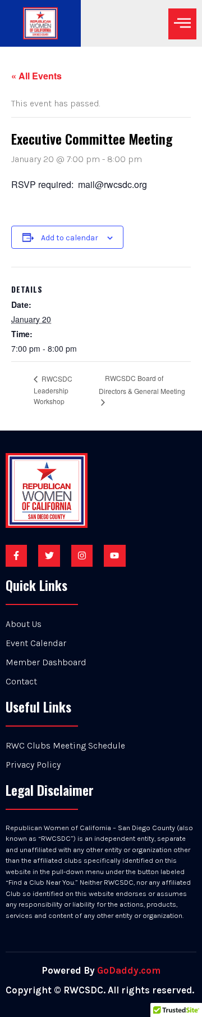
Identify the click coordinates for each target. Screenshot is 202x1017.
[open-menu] (182, 23)
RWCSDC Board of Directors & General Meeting (142, 384)
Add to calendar (69, 238)
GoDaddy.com (128, 970)
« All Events (36, 75)
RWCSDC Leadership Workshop (53, 390)
